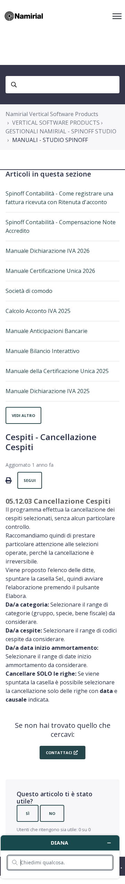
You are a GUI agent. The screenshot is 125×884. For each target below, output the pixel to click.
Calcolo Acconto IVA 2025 (38, 311)
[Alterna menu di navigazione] (117, 16)
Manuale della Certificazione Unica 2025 (57, 371)
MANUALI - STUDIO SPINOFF (50, 140)
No (52, 813)
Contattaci (59, 752)
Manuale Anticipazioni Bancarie (47, 331)
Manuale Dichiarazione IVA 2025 (48, 391)
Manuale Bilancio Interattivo (43, 351)
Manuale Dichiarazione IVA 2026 (48, 251)
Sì (28, 813)
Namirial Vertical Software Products (52, 114)
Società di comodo (29, 291)
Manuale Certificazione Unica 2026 (50, 271)
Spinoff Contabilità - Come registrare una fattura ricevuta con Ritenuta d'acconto (59, 198)
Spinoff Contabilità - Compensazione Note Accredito (61, 226)
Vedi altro (23, 415)
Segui (30, 480)
